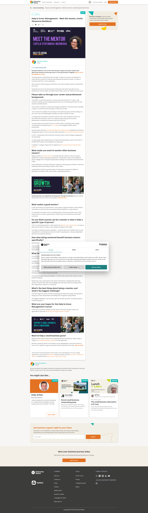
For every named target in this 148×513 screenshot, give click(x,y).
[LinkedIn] (106, 476)
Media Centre (58, 490)
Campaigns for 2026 (60, 498)
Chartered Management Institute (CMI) (57, 130)
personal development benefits (46, 340)
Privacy (78, 479)
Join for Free (102, 24)
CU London (55, 125)
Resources (56, 2)
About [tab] (97, 249)
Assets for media (59, 494)
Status (77, 487)
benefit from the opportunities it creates (57, 311)
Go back (37, 14)
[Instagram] (103, 476)
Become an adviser (98, 2)
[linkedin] (39, 24)
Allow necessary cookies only (52, 267)
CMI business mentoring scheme (74, 132)
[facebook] (36, 24)
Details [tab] (74, 249)
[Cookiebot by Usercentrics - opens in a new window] (100, 245)
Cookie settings (73, 267)
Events (63, 2)
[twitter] (33, 24)
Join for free (113, 2)
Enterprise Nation (42, 61)
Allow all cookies (96, 267)
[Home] (31, 8)
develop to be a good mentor (69, 225)
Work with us (58, 501)
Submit (93, 437)
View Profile (51, 414)
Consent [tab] (51, 250)
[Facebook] (100, 476)
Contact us (57, 479)
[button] (44, 386)
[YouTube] (109, 476)
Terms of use (79, 476)
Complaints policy (81, 483)
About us (56, 476)
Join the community (47, 2)
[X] (97, 476)
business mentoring (47, 156)
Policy (55, 483)
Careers (56, 487)
